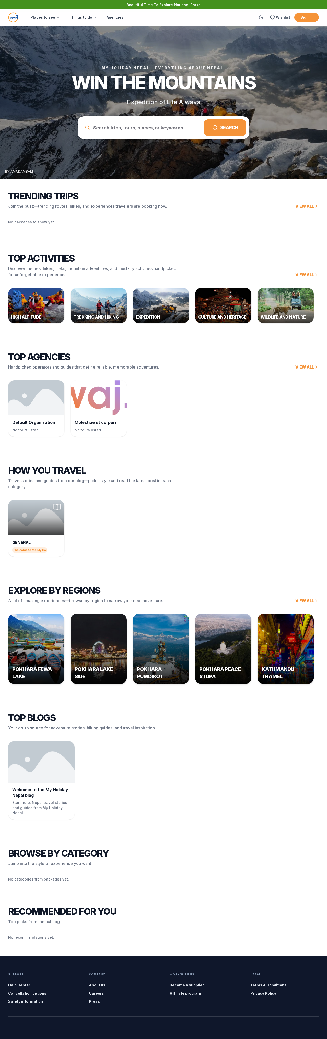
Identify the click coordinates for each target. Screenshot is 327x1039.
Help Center (19, 985)
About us (97, 985)
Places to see (43, 17)
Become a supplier (187, 985)
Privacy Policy (263, 993)
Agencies (115, 17)
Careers (96, 993)
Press (94, 1001)
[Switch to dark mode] (261, 17)
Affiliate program (185, 993)
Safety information (25, 1001)
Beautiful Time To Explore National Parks (163, 5)
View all (304, 206)
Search (229, 127)
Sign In (306, 17)
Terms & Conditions (268, 985)
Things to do (80, 17)
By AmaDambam (19, 171)
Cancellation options (27, 993)
